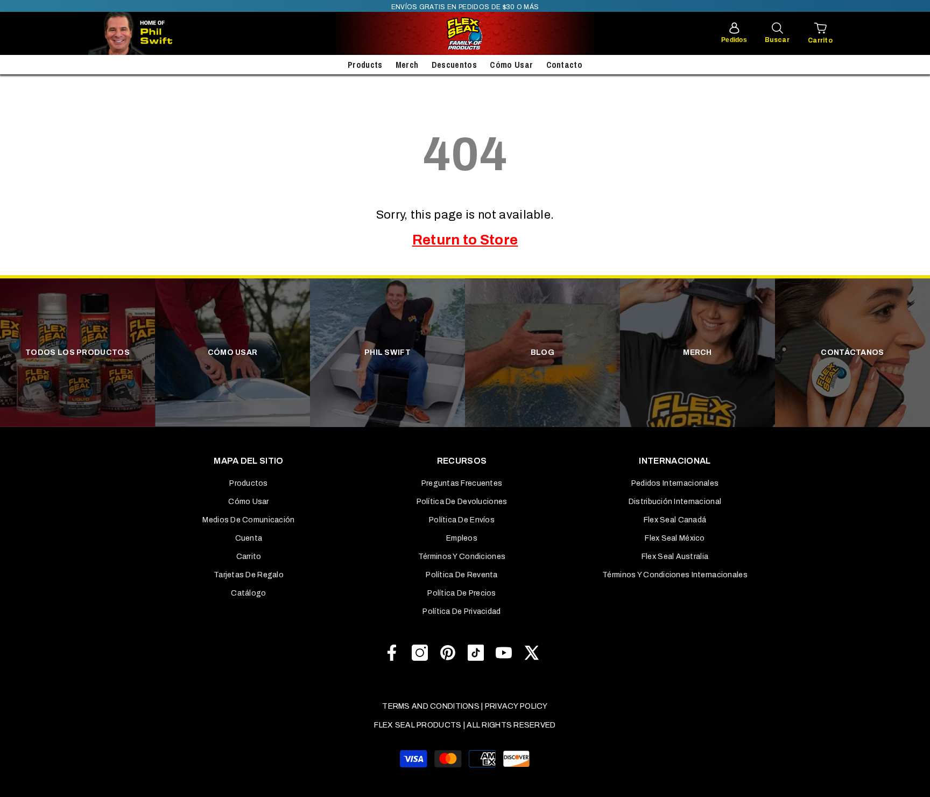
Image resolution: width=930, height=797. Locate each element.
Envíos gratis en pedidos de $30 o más (465, 7)
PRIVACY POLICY (516, 706)
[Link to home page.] (465, 33)
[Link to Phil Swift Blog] (163, 33)
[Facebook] (392, 653)
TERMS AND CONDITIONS (431, 706)
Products (365, 65)
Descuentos (454, 65)
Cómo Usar (511, 65)
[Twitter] (532, 653)
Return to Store (465, 239)
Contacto (564, 65)
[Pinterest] (448, 653)
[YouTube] (504, 653)
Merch (407, 65)
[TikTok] (476, 653)
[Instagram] (420, 653)
